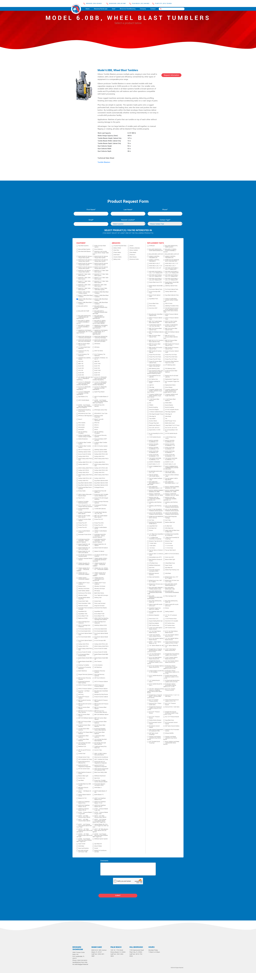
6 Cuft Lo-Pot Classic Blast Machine (85, 733)
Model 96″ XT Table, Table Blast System (101, 271)
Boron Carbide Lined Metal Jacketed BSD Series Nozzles (171, 743)
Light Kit (151, 385)
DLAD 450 (81, 375)
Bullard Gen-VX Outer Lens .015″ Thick (172, 581)
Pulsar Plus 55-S (82, 525)
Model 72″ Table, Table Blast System (84, 282)
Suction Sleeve (153, 421)
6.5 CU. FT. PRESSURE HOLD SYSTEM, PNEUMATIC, (83, 388)
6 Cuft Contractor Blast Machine (100, 722)
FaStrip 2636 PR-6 (83, 646)
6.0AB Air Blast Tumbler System (84, 443)
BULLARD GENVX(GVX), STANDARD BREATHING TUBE (154, 592)
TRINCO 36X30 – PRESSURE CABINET (83, 578)
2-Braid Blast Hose (170, 563)
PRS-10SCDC (81, 422)
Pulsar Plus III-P (82, 523)
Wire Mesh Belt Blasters (84, 251)
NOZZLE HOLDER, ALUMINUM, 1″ (153, 445)
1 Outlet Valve (152, 543)
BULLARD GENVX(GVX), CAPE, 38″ (171, 601)
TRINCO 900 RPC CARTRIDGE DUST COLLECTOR (98, 579)
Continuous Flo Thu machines (83, 351)
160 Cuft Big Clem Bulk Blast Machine (100, 740)
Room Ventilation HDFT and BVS (100, 439)
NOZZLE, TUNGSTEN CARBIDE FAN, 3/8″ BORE (172, 494)
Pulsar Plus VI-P (98, 519)
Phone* (165, 210)
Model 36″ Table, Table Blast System (84, 289)
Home (88, 9)
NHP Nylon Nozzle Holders (172, 726)
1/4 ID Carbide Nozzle (155, 437)
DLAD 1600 (97, 370)
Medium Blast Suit (170, 522)
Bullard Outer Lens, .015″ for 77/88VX (171, 577)
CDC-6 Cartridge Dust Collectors (84, 622)
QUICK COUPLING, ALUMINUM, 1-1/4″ (154, 455)
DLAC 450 (81, 368)
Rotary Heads (82, 491)
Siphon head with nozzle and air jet (171, 605)
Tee (166, 418)
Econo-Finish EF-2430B (100, 652)
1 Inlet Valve (152, 545)
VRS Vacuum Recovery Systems (100, 436)
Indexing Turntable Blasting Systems (83, 502)
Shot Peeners (98, 661)
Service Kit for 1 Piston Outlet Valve (155, 704)
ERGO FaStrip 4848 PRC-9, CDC (101, 465)
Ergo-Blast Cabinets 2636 (101, 485)
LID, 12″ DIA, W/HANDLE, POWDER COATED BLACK (172, 506)
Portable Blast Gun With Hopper (84, 784)
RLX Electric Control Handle (154, 726)
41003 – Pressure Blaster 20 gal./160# (101, 813)
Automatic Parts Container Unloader (85, 608)
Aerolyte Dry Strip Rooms (101, 694)
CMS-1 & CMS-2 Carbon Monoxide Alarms (100, 754)
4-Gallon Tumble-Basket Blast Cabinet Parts (171, 325)
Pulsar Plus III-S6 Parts (171, 357)
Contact (153, 9)
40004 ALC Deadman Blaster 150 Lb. (84, 806)
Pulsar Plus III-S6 (99, 523)
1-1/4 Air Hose (169, 548)
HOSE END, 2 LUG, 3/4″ (155, 268)
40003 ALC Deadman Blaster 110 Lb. (100, 802)
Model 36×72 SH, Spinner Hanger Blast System (101, 260)
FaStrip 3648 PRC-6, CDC (85, 478)
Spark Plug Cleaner (99, 392)
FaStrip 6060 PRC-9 (83, 456)
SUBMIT (117, 895)
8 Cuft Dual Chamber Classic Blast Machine (100, 729)
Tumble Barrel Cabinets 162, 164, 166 (100, 513)
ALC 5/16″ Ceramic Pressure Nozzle (170, 689)
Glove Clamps (168, 387)
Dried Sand (117, 254)
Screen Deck (97, 601)
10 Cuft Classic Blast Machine (83, 729)
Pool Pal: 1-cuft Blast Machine (84, 691)
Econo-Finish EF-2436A (84, 454)
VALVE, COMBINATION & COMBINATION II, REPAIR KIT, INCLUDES (170, 468)
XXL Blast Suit (152, 528)
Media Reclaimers (83, 439)
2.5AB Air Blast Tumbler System (84, 446)
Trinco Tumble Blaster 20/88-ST (84, 531)
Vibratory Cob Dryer (99, 588)
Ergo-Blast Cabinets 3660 (101, 483)
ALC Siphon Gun (153, 379)
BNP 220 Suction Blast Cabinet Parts (171, 329)
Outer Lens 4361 (169, 557)
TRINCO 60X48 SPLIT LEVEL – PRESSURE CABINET (99, 565)
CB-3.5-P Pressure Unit (84, 449)
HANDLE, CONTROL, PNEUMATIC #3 (154, 257)
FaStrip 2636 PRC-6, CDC (101, 644)
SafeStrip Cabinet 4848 (100, 449)
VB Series (96, 347)
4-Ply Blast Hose (153, 563)
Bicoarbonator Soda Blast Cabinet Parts (155, 315)
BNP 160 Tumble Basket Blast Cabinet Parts (155, 322)
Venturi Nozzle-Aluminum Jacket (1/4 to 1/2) (172, 700)
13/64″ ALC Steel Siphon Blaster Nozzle (155, 628)
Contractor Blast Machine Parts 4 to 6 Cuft (171, 362)
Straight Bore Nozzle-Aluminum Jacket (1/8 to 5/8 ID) (154, 662)
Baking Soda (117, 259)
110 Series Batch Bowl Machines (84, 348)
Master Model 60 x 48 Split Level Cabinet (84, 545)
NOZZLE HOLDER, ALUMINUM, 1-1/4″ (170, 445)
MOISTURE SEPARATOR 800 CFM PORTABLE (100, 340)
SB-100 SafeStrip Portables (98, 432)
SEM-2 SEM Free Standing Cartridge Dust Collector (101, 619)
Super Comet (81, 843)
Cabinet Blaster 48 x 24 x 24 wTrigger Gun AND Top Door (100, 826)
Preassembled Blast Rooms (83, 509)
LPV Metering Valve (170, 365)
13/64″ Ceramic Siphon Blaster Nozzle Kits (171, 658)
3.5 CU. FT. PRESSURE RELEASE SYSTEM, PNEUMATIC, (100, 388)
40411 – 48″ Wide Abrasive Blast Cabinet (84, 820)
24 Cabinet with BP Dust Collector (100, 555)
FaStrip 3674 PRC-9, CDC (101, 468)
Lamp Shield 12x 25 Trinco (172, 425)
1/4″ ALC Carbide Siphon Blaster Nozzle (171, 639)
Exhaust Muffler (169, 733)
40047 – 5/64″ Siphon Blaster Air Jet (155, 642)
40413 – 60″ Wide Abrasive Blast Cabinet (100, 816)
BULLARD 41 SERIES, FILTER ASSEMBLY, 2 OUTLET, (83, 327)
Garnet (131, 245)
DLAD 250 (97, 375)
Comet (96, 848)
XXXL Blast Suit (169, 528)
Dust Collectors (98, 249)
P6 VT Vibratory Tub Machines (99, 355)
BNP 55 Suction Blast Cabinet (84, 715)
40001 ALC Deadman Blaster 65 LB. (100, 799)
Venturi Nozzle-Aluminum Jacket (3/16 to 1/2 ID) (172, 642)
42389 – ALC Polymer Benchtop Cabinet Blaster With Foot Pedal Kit (100, 402)
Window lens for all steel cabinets (171, 376)
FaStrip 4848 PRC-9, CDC (85, 462)
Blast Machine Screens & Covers (84, 773)
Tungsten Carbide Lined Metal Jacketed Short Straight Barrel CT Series (170, 391)
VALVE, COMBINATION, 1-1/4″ (155, 467)
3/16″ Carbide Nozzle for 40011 (155, 676)
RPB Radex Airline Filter (100, 410)
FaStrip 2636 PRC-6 (83, 644)
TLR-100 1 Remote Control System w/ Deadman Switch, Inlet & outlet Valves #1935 (155, 690)
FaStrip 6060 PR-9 (99, 456)
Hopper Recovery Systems (85, 674)
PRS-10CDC (81, 425)
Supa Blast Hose (169, 720)
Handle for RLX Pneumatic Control (172, 730)
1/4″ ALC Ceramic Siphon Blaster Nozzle (172, 635)
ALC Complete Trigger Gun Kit (172, 382)
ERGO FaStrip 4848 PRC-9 (85, 468)
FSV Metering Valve (170, 368)
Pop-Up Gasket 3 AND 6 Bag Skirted (171, 479)
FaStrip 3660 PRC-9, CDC (101, 470)
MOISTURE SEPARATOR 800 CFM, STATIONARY (84, 340)
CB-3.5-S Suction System (101, 446)
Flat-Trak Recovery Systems (99, 675)
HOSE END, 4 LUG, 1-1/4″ (155, 265)
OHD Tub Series (98, 350)
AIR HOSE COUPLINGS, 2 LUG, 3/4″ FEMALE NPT (155, 275)
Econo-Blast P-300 (99, 613)
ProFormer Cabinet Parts (155, 289)
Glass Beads (133, 252)
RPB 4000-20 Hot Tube (84, 413)
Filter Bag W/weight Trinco (156, 414)
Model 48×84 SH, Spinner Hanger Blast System (85, 257)
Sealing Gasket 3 (169, 611)
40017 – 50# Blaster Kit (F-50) (84, 791)
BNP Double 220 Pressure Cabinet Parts (172, 344)
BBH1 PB (80, 363)
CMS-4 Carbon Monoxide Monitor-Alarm (85, 495)
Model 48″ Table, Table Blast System (100, 285)
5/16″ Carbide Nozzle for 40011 (155, 684)
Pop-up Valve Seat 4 (170, 550)
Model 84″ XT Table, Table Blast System (101, 275)
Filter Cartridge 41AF (170, 596)
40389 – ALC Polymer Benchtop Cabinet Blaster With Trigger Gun (84, 840)
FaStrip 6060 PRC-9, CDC (101, 454)
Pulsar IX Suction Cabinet (101, 696)
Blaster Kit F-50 (82, 798)
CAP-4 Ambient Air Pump (85, 759)
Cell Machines (98, 667)
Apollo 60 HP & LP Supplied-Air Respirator (84, 766)
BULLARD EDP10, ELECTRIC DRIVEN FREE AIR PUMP (100, 312)
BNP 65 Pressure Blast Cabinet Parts (171, 341)
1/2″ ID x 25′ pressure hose (171, 616)
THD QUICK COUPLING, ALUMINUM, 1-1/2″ (171, 459)
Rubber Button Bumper (155, 720)
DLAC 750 (97, 366)
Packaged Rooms (99, 487)
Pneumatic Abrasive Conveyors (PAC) (99, 784)
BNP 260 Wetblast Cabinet (101, 714)
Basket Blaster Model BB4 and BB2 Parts (172, 283)
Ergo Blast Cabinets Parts (172, 295)
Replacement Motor (170, 385)
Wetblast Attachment (100, 776)
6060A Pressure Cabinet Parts (171, 315)
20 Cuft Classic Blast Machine (99, 726)
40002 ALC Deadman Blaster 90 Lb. (84, 802)
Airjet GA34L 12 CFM (154, 430)
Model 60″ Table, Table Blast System (84, 285)
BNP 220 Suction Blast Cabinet (100, 718)
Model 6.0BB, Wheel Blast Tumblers (118, 70)
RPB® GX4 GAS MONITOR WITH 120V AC (156, 517)
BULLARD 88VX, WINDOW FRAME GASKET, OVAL (155, 588)
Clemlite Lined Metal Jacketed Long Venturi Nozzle (170, 738)
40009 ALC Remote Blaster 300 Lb (83, 809)
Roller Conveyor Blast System (100, 246)
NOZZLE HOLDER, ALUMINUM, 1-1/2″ (154, 448)
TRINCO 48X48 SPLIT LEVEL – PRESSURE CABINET (83, 569)
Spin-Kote (97, 778)
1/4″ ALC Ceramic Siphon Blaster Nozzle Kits (172, 661)
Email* (91, 220)
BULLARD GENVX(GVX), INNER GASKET (171, 246)
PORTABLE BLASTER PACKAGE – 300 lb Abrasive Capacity (83, 541)
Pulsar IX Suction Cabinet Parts (172, 351)
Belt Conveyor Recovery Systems (84, 678)
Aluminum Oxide (134, 259)
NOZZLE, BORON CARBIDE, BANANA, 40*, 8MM (156, 491)
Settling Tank (98, 597)
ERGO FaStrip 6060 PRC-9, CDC (85, 459)
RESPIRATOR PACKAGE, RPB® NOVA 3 (155, 523)
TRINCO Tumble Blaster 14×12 (100, 531)
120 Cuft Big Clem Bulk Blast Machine (84, 743)
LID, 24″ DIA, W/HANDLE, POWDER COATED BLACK (156, 513)
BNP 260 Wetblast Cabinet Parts (172, 332)
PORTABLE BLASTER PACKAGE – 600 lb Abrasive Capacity (99, 536)
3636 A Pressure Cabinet (85, 685)
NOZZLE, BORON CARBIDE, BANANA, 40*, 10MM (172, 491)
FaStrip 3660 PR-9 (99, 472)
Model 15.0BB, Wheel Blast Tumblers (85, 296)
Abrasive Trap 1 (169, 541)
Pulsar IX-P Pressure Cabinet (83, 697)
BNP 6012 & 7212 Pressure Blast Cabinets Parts (170, 337)
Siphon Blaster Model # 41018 (84, 795)
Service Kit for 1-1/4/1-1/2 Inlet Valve (172, 695)
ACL (150, 403)
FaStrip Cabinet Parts (170, 291)
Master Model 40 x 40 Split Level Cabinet (84, 552)
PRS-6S (96, 427)
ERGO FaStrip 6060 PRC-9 (101, 458)
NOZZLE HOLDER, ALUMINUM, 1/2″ (153, 441)
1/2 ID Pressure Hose (170, 618)
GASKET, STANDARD (154, 462)
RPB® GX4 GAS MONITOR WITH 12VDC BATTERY (172, 260)
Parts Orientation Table (84, 603)
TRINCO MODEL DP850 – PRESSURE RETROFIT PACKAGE (100, 560)
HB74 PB (80, 361)
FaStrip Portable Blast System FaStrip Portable (84, 436)
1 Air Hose (152, 548)
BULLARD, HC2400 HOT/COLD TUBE (83, 851)
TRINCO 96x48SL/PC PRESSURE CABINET (84, 564)
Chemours (132, 254)
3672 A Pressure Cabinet (101, 681)
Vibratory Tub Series (99, 586)
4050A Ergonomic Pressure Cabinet (99, 685)
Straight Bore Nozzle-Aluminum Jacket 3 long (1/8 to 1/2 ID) (170, 713)
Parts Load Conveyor (100, 603)
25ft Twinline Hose (170, 627)
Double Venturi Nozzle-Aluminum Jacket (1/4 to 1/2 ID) (170, 677)
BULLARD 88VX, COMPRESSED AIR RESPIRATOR (98, 317)
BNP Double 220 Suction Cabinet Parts (155, 348)
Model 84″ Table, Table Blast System (84, 278)
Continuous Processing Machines (84, 668)
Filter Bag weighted (170, 411)
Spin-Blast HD (98, 843)
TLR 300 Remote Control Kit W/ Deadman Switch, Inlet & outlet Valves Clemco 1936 (170, 310)
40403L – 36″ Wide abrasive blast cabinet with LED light (84, 835)
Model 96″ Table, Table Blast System (84, 275)
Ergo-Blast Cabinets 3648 (85, 485)
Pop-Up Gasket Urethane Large (155, 479)
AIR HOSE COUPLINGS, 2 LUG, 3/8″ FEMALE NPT (155, 279)
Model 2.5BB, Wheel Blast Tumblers (85, 303)
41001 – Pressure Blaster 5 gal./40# (101, 809)
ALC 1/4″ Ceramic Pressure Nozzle (153, 700)
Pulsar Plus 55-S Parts (155, 357)
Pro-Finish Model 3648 (100, 631)
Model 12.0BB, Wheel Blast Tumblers (101, 296)
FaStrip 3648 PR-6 (83, 480)
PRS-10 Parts (168, 303)
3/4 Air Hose (168, 543)
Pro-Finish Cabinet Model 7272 (85, 641)
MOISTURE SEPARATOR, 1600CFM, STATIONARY (84, 337)
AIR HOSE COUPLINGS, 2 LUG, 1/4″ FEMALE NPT (171, 279)
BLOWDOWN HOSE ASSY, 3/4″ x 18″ (155, 472)
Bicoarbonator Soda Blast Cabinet (101, 691)
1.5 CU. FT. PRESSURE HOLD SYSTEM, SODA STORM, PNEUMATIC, (100, 383)
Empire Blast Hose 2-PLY (155, 282)
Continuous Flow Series (84, 593)
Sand (113, 9)
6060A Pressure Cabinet (100, 688)
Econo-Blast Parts (153, 303)
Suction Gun (81, 778)
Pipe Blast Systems (83, 245)
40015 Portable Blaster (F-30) (101, 397)
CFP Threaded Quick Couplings (154, 742)
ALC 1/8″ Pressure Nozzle (172, 716)
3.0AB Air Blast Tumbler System (100, 443)
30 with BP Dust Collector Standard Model (85, 555)
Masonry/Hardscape (100, 9)
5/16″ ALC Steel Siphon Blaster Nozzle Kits (155, 658)
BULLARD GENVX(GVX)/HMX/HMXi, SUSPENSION (154, 597)
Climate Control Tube (84, 757)
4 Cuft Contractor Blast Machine (84, 726)
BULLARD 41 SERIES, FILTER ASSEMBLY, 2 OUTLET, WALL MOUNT (99, 322)
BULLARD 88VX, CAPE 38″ (156, 254)
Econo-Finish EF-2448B (100, 452)
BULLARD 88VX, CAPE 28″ (172, 254)
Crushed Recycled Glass (120, 245)
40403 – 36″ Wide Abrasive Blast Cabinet (84, 816)
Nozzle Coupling (153, 407)
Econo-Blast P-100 (99, 616)
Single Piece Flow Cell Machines (100, 491)
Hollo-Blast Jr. (98, 787)
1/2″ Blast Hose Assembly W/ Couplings (156, 534)
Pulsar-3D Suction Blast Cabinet (84, 520)
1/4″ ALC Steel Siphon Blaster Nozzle (155, 632)
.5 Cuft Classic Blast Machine (83, 740)
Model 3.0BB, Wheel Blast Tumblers (101, 299)
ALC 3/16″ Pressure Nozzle (170, 704)
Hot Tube (151, 520)
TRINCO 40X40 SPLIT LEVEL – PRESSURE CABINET (99, 574)
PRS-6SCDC (81, 427)
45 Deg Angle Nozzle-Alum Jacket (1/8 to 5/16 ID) (172, 681)
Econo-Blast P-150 (83, 616)
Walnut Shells (117, 248)
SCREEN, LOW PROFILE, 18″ (171, 503)
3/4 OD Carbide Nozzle (171, 433)
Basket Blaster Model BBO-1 (85, 658)
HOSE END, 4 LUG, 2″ (154, 263)
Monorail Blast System (84, 249)
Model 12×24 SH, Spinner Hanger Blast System (101, 267)
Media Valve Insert (170, 423)
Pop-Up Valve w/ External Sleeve (155, 551)
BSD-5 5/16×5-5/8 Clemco (172, 553)
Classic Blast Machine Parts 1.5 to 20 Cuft (154, 365)
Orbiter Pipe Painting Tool (172, 569)
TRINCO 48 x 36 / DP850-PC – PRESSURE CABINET (101, 569)
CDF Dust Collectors (99, 678)
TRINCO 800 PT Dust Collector (84, 583)
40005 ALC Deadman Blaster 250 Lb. (100, 806)
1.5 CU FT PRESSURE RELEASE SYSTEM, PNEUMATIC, (83, 393)
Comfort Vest (81, 753)
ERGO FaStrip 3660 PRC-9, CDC (85, 475)
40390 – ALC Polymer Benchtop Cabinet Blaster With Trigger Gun (100, 835)
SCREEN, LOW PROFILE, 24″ (155, 506)
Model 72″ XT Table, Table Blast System (101, 278)
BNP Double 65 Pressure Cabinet (101, 701)
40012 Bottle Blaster (83, 400)
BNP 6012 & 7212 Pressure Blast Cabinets (100, 711)
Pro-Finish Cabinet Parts (171, 289)
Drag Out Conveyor (99, 605)
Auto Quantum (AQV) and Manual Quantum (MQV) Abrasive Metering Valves (155, 372)
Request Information (171, 75)
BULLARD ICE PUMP (83, 311)
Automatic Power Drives (84, 534)
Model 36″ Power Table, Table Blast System (100, 289)
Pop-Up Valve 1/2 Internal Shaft (156, 554)
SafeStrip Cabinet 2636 (100, 625)
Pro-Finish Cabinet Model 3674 (101, 634)
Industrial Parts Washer (100, 608)
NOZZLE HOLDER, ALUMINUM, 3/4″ (169, 441)
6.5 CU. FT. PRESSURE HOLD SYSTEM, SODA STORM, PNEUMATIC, (100, 379)
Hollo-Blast (81, 846)
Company (143, 9)
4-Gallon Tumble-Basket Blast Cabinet (84, 513)
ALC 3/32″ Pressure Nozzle (154, 717)
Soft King (80, 694)
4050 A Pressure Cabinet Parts (155, 318)
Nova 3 (80, 419)
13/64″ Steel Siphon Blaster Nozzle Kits (170, 650)
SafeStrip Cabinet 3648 (84, 452)
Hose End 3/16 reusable (171, 621)
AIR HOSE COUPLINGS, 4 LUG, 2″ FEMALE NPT (171, 268)
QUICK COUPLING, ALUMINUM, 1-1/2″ (170, 455)
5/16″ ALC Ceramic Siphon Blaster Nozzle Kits (156, 666)
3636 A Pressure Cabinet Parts (171, 318)
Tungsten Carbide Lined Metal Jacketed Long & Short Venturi (154, 396)
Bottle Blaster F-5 (99, 794)
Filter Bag (151, 387)
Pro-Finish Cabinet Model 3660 (85, 634)
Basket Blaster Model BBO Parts (156, 286)
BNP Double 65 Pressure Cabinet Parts (171, 348)
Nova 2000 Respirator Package (171, 517)
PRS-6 (96, 429)
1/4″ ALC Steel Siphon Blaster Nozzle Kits (155, 654)
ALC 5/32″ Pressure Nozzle (154, 712)
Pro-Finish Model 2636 (84, 631)
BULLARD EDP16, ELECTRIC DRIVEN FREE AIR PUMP (100, 307)
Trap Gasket (152, 418)
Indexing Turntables (83, 665)
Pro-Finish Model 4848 (84, 637)
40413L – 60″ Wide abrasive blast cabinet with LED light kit (84, 830)
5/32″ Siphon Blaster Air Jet (171, 646)
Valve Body (168, 416)
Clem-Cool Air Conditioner (101, 757)
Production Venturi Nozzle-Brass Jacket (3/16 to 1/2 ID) (171, 672)
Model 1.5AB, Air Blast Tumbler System (84, 292)
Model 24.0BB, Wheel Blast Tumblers (101, 292)
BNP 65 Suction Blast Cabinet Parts (154, 344)
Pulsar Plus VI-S (98, 525)
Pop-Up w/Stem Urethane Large (172, 475)
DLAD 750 (97, 372)
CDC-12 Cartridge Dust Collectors (84, 626)
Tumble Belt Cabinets (100, 508)
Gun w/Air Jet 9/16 (154, 427)
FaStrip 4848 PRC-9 (99, 462)
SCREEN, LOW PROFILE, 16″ (155, 503)
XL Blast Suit (168, 526)
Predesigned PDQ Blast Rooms (100, 506)
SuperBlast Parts (153, 298)
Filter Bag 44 (168, 414)
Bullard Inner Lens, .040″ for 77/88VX (155, 581)
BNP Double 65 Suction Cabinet (84, 701)
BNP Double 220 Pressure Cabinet (101, 704)
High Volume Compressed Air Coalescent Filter (101, 769)
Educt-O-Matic (98, 846)
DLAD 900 (81, 372)
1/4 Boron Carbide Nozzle (156, 411)
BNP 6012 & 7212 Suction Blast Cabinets (85, 711)
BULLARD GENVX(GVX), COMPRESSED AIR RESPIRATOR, (83, 317)
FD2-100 (80, 370)
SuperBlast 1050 (82, 613)
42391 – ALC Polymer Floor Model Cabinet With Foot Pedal (84, 826)
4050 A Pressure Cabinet (85, 688)
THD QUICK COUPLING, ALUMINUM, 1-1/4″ (155, 459)
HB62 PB (96, 361)
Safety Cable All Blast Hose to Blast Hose (172, 531)
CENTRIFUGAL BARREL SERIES (84, 358)
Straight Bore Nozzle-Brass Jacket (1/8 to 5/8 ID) (172, 654)
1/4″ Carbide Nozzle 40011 (154, 681)
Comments (104, 861)
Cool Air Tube (98, 750)
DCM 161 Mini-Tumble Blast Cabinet (84, 516)
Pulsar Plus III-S (82, 527)
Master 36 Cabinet (99, 551)
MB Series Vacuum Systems (83, 788)
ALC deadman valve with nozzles (155, 612)
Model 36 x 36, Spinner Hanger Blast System (84, 271)
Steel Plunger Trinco (170, 421)
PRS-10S (96, 422)
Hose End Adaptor (154, 409)
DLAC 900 (81, 366)
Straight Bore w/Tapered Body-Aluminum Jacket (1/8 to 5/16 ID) (154, 650)
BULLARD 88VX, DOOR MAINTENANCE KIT (171, 584)
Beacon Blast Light (83, 776)
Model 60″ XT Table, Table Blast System (101, 282)
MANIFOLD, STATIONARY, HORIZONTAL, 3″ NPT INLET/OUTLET (100, 327)
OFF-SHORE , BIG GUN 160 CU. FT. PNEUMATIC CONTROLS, (84, 379)
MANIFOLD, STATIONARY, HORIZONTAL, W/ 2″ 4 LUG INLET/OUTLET (84, 332)
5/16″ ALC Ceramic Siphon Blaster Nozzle (156, 639)
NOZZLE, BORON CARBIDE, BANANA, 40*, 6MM (172, 487)
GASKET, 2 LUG (169, 462)
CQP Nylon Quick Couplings (153, 734)
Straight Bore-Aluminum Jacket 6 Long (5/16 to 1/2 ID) (154, 708)
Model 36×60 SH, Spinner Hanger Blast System (101, 257)
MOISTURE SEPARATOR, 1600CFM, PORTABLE (101, 337)
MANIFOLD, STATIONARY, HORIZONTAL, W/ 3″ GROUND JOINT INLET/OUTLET (100, 332)
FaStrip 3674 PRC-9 (83, 470)
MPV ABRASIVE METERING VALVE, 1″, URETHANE (153, 483)
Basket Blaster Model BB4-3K (101, 658)
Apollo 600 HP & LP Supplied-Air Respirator (100, 762)
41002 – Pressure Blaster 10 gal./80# (85, 813)
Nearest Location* (128, 220)
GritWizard (152, 245)
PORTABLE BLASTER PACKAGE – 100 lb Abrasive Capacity (99, 541)
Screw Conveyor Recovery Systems (101, 502)
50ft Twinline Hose (154, 625)
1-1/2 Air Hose (169, 545)
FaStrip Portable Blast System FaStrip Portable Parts (170, 300)
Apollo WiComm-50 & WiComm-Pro (84, 762)
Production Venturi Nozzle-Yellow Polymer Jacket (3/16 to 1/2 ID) (170, 667)
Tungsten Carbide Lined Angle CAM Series (171, 395)
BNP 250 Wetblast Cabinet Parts (156, 332)
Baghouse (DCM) (83, 618)
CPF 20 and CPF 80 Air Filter (84, 750)
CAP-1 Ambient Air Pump (101, 759)
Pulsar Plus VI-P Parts (171, 359)
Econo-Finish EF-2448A (100, 648)
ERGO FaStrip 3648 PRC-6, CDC (85, 649)
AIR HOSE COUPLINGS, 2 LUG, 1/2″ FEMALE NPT (171, 275)
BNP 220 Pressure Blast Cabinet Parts (155, 329)
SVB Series (97, 343)
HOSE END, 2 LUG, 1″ (170, 265)
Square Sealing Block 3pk (155, 621)
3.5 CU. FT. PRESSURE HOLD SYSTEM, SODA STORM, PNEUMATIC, (83, 383)
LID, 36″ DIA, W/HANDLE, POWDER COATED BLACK (172, 513)
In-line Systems (98, 665)
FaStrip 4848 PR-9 (83, 464)
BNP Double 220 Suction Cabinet (85, 704)
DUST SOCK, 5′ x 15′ (154, 464)
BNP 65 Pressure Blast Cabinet (100, 708)
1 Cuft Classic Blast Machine (99, 736)
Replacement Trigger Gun (172, 379)
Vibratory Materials (135, 248)
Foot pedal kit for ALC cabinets (155, 376)
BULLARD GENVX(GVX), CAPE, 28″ (155, 601)
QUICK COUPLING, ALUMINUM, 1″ (170, 452)
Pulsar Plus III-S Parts (154, 354)
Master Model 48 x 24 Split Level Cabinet (84, 548)
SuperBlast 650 (82, 611)
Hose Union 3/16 (153, 618)
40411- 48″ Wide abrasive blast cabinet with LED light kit (100, 830)
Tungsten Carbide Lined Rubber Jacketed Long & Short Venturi (154, 391)
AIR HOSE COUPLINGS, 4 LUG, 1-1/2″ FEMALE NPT (156, 272)
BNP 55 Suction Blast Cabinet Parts (84, 344)
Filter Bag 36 (152, 416)
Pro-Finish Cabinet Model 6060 (101, 637)
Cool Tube (168, 520)
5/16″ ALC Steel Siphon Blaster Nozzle (171, 632)
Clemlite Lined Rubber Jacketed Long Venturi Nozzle (154, 738)
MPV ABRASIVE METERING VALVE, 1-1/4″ (172, 482)
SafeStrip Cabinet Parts (171, 285)
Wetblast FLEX (82, 746)
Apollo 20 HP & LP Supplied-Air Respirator (100, 766)
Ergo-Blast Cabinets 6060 (101, 480)
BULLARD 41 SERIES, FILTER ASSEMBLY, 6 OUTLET (83, 322)
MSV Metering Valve (154, 368)
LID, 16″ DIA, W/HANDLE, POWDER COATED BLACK (156, 510)
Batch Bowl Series (99, 593)
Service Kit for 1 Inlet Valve (172, 707)
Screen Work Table (83, 601)
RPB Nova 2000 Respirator (98, 416)
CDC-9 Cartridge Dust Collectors (100, 622)
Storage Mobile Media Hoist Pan (84, 598)
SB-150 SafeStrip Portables (82, 432)
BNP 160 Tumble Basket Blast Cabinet (100, 516)
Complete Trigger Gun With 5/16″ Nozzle (155, 608)
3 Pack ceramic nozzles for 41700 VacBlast (156, 671)
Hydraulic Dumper (83, 605)
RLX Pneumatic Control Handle (155, 723)
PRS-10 (96, 425)
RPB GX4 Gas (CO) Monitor (99, 405)
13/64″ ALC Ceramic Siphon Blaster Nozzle (155, 635)
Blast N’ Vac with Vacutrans (98, 420)
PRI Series (97, 590)
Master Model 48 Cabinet (101, 548)
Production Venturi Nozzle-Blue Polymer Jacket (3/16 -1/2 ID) (169, 685)
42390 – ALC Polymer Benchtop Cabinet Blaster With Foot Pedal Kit (84, 406)
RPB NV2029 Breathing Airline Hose (84, 410)
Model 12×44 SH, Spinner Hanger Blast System (85, 267)
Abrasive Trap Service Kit (155, 541)
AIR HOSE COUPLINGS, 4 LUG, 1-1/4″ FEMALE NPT (172, 272)
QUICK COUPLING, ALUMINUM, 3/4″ (154, 452)
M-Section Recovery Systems (99, 671)
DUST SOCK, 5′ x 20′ (170, 464)
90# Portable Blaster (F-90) (100, 791)
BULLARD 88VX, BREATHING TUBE (170, 588)
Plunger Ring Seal (154, 423)
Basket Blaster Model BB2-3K (85, 662)
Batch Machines (82, 671)
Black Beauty (133, 257)
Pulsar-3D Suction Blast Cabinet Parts (155, 362)
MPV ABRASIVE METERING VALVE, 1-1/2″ (155, 487)
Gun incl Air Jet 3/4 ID (171, 427)
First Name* (91, 210)
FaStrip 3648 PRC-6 (99, 478)
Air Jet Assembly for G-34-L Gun (156, 434)
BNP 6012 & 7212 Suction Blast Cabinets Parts (156, 341)
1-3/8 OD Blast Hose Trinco (170, 437)
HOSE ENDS (168, 403)
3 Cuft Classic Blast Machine (83, 736)
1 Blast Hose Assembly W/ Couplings (172, 538)
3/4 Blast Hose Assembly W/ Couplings (171, 534)
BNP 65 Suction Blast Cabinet (84, 708)
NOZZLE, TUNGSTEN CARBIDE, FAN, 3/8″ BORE (156, 494)
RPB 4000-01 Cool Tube (100, 413)
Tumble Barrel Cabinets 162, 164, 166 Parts (155, 325)
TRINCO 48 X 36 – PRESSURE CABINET (83, 573)
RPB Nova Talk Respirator (85, 415)
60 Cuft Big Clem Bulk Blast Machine (100, 743)
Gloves (151, 530)
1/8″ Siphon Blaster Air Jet (156, 645)
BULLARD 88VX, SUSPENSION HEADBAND (172, 592)
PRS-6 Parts (152, 306)
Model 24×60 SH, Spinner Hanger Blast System (85, 264)
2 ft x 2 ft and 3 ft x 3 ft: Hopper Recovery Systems (85, 506)
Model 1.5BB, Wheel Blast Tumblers (101, 303)
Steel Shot (116, 250)
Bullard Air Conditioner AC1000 (100, 851)
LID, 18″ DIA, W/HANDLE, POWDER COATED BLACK (172, 510)
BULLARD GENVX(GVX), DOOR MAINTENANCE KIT (156, 250)
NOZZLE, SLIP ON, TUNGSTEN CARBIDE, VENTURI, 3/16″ (153, 499)
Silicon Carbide (134, 250)
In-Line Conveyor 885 (100, 640)
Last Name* (128, 210)
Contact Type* (165, 220)
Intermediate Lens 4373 (155, 557)
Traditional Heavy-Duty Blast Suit (100, 747)
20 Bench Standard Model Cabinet (85, 559)
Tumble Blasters (104, 162)
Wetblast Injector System (101, 839)
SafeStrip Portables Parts (171, 306)
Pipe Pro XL (81, 498)
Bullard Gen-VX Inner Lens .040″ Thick (156, 584)
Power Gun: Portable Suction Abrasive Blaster (100, 781)
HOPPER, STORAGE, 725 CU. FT (101, 358)
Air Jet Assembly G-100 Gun (171, 430)
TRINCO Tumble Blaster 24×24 (100, 528)
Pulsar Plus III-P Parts (155, 359)
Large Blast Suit (153, 526)
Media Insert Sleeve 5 (154, 425)
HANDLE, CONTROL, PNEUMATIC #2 (170, 257)
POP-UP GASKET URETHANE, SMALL (154, 475)
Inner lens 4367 (153, 308)
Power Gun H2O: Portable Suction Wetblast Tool (101, 495)
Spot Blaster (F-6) (83, 396)
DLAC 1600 (97, 363)
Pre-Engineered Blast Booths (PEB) (83, 655)
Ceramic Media (117, 257)
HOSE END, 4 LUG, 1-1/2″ (171, 263)
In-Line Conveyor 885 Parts (154, 292)
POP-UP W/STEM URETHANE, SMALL (170, 472)
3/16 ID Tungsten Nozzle (171, 409)
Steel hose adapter (154, 623)
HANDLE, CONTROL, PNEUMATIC (154, 260)
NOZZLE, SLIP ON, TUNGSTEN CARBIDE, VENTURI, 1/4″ (169, 499)
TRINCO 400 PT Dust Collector (100, 583)
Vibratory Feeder (82, 595)
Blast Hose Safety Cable (100, 772)
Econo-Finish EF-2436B (84, 652)
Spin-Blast (81, 780)
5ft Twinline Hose (169, 623)
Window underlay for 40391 (154, 382)
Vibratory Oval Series (83, 588)
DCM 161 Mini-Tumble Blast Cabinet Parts (171, 322)
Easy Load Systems (83, 848)
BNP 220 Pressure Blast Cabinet (84, 722)
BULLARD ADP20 (83, 306)
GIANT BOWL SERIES (83, 590)
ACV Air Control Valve (84, 768)
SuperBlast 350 (98, 611)
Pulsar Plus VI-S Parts (171, 354)
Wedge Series (82, 586)
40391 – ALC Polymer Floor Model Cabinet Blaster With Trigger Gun (99, 821)
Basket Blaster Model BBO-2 (101, 655)
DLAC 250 (97, 368)
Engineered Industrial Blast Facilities (84, 682)
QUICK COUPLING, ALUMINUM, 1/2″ (170, 448)
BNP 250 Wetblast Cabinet (85, 718)
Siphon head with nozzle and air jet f (155, 605)
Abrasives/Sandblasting (127, 9)
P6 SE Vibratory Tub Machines (83, 355)
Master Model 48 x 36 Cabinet (100, 545)
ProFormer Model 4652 (100, 629)
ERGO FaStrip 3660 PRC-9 (101, 475)
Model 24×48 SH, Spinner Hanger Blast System (101, 264)
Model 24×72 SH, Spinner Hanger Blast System (85, 260)
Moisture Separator (154, 615)
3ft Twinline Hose (169, 625)
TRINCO (151, 405)
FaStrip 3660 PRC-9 (83, 472)
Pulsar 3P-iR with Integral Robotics (101, 498)
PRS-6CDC (81, 429)
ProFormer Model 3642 (84, 629)
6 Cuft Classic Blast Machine (99, 733)
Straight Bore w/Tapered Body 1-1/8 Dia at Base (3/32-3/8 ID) (154, 696)
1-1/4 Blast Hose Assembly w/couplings (155, 538)
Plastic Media (117, 252)
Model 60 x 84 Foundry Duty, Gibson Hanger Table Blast (101, 253)
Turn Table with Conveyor (101, 595)
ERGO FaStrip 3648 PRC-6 (101, 646)
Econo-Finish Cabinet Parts (154, 296)
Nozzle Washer (169, 405)
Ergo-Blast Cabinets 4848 (85, 483)
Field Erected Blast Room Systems (85, 488)
